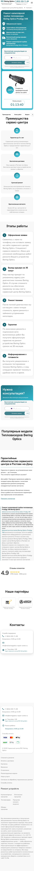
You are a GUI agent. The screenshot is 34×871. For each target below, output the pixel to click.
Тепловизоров (5, 800)
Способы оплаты (6, 783)
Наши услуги (5, 776)
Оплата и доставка (7, 761)
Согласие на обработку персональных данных (17, 779)
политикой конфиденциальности (17, 67)
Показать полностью (8, 498)
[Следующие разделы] (32, 114)
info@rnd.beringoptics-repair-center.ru (15, 645)
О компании (5, 770)
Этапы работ (17, 114)
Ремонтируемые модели (9, 773)
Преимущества (6, 114)
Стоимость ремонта (7, 758)
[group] (9, 603)
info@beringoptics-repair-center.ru (16, 715)
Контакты (4, 764)
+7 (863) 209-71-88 (21, 1)
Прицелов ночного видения (16, 802)
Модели (27, 114)
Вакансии (4, 767)
